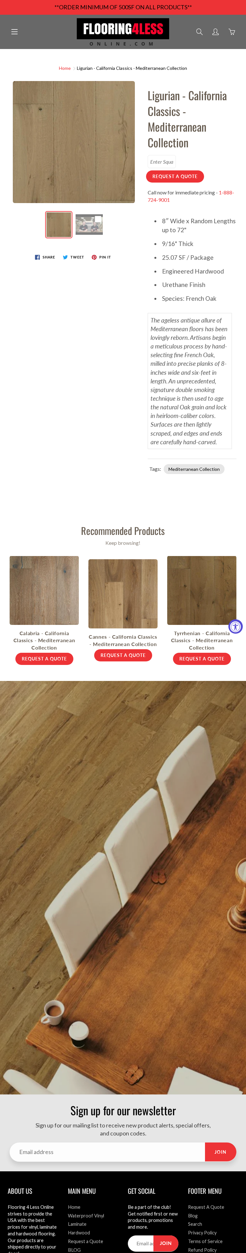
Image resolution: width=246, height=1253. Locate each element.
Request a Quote (85, 1241)
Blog (193, 1215)
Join (221, 1152)
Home (65, 68)
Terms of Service (205, 1241)
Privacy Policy (202, 1232)
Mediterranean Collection (194, 469)
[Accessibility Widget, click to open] (235, 626)
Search (195, 1224)
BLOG (74, 1250)
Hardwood (79, 1232)
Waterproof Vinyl (86, 1215)
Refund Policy (202, 1250)
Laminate (77, 1224)
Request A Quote (206, 1207)
